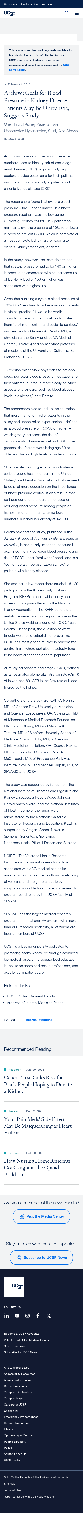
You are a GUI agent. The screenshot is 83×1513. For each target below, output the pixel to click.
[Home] (9, 13)
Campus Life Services (18, 1392)
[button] (67, 11)
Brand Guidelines (15, 1386)
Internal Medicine (39, 1020)
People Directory (15, 1441)
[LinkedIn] (9, 1316)
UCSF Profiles (13, 1460)
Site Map (9, 1483)
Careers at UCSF (15, 1404)
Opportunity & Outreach (19, 1435)
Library (8, 1429)
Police (8, 1447)
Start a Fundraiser (16, 1346)
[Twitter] (51, 1316)
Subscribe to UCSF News (45, 1257)
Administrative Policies (19, 1380)
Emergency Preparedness (21, 1416)
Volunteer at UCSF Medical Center (26, 1340)
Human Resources (16, 1423)
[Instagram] (30, 1316)
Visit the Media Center (45, 1216)
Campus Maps (13, 1398)
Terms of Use (12, 1490)
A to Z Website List (16, 1367)
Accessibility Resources (19, 1373)
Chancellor (11, 1410)
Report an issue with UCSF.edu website (29, 1496)
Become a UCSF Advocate (21, 1333)
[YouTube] (19, 1316)
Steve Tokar (16, 138)
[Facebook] (40, 1316)
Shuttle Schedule (15, 1454)
